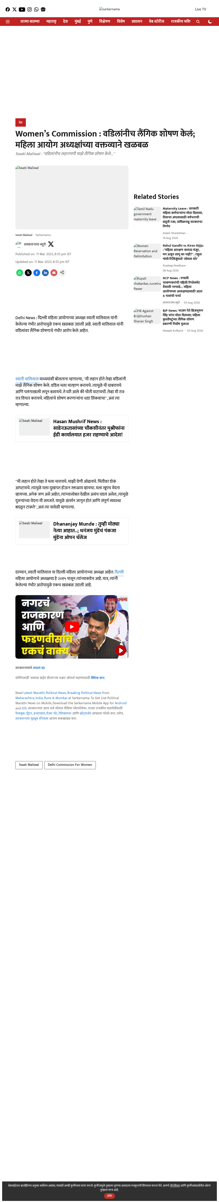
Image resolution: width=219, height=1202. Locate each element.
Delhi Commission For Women (70, 765)
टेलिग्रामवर (64, 713)
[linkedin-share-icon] (45, 275)
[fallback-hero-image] (147, 214)
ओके (109, 1195)
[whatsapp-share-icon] (19, 275)
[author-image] (18, 244)
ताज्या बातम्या (30, 22)
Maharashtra (24, 698)
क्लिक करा (97, 678)
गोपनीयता (175, 1185)
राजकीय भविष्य (182, 22)
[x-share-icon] (28, 275)
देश (65, 22)
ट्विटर (29, 713)
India (39, 698)
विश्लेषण (104, 22)
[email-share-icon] (53, 275)
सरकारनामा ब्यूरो (35, 244)
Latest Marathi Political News (45, 693)
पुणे (90, 22)
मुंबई (78, 22)
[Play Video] (72, 627)
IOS (24, 708)
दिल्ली (119, 572)
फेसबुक (20, 713)
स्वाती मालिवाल (27, 379)
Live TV (200, 9)
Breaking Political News (84, 693)
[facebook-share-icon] (36, 275)
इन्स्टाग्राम (39, 713)
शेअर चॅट (51, 713)
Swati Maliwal (29, 765)
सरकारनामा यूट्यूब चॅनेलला (31, 719)
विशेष (121, 22)
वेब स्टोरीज (156, 22)
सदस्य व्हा (39, 668)
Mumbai (61, 698)
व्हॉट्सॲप (85, 713)
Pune (47, 698)
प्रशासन (137, 22)
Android (121, 703)
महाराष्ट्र (51, 22)
